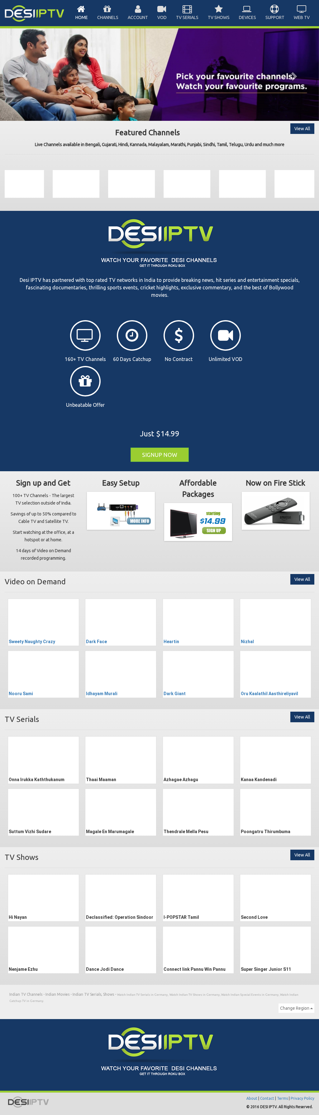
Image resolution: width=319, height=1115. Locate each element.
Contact (267, 1098)
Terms (282, 1098)
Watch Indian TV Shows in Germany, (195, 994)
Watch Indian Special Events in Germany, (250, 994)
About (251, 1098)
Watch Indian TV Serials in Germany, (143, 994)
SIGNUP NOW (159, 455)
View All (302, 128)
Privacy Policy (302, 1098)
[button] (24, 74)
